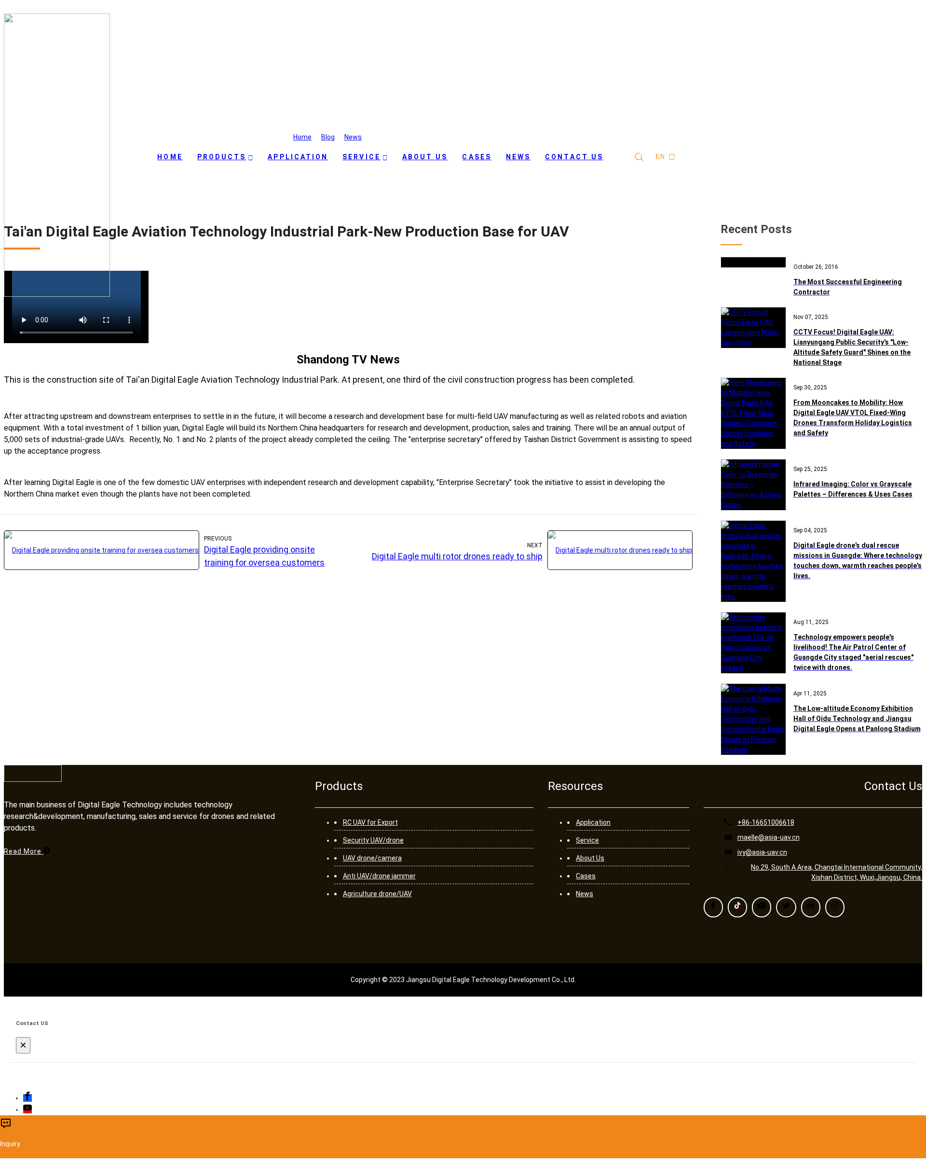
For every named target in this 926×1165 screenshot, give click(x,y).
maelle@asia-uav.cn (768, 837)
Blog (328, 137)
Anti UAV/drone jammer (379, 876)
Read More (23, 851)
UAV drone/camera (372, 858)
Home (302, 137)
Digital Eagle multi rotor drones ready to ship (457, 556)
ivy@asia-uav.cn (762, 852)
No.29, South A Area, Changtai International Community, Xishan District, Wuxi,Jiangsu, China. (836, 872)
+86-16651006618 (765, 822)
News (353, 137)
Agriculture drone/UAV (377, 894)
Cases (586, 876)
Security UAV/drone (373, 840)
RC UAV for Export (370, 822)
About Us (590, 858)
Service (587, 840)
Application (593, 822)
